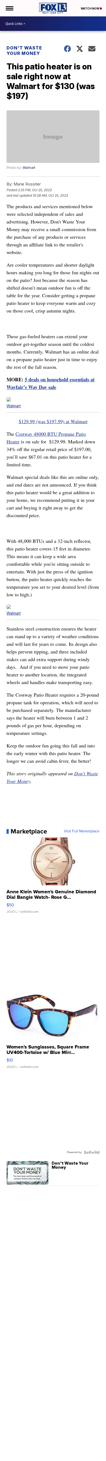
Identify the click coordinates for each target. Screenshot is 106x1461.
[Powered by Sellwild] (91, 1152)
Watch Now (90, 8)
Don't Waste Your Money (24, 50)
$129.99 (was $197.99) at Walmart (53, 421)
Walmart (29, 168)
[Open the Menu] (9, 8)
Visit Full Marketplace (81, 831)
